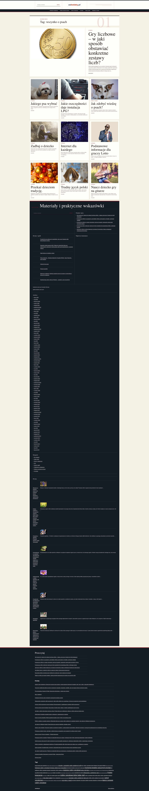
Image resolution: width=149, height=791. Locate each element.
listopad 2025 (37, 305)
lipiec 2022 (36, 343)
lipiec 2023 (36, 333)
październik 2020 (37, 382)
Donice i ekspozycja (74, 10)
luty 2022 (36, 350)
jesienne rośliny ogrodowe (72, 770)
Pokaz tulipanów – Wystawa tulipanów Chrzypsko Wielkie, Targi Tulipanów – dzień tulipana (56, 258)
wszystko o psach (67, 780)
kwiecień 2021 (37, 370)
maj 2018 (36, 422)
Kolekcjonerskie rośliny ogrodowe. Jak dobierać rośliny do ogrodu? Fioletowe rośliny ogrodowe (36, 582)
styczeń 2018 (36, 430)
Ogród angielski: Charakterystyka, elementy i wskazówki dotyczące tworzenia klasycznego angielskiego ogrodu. (58, 747)
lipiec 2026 (36, 297)
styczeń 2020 (36, 400)
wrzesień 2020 (37, 384)
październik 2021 (37, 358)
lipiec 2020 (36, 388)
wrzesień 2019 (37, 402)
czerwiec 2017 (37, 440)
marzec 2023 (36, 339)
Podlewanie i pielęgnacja (54, 10)
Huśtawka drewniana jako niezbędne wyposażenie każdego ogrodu (49, 697)
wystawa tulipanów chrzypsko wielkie (80, 780)
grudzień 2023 (37, 325)
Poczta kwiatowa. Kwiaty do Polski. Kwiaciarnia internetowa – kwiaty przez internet (52, 691)
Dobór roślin (36, 459)
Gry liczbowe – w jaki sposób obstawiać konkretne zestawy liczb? (101, 48)
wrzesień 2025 (37, 309)
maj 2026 (36, 299)
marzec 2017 (36, 445)
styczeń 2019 (36, 406)
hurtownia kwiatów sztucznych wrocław (98, 768)
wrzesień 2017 (37, 438)
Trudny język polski (74, 187)
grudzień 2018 (37, 408)
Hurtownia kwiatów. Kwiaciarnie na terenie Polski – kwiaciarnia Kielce (49, 754)
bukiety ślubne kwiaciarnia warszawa (53, 765)
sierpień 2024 (37, 315)
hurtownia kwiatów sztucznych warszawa (76, 767)
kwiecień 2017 (37, 443)
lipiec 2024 (36, 317)
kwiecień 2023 (37, 337)
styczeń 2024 (36, 323)
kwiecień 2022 (37, 346)
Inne (35, 463)
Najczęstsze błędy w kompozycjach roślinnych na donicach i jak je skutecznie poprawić (36, 635)
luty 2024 (36, 321)
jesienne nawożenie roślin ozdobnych (55, 770)
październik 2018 (37, 412)
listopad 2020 (37, 380)
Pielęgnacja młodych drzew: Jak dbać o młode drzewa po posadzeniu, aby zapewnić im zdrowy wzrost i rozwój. (58, 731)
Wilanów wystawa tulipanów (58, 780)
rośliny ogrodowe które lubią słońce (92, 775)
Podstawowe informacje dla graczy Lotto (101, 149)
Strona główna (111, 788)
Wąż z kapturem (38, 694)
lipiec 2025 (36, 311)
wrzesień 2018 (37, 414)
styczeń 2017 (36, 449)
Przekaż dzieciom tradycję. (43, 189)
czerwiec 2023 (37, 335)
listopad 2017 (37, 434)
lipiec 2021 (36, 364)
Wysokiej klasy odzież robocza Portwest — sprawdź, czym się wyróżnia (55, 279)
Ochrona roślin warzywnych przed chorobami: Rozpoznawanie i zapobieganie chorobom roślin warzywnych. (57, 704)
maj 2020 (36, 392)
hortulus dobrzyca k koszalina (58, 767)
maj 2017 (36, 442)
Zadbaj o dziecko (42, 146)
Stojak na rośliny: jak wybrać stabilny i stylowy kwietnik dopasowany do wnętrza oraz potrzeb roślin (55, 675)
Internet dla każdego (68, 148)
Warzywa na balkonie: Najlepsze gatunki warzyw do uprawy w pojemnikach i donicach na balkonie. (56, 274)
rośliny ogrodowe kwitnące (106, 775)
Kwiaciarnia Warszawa (105, 770)
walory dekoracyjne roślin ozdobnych (48, 780)
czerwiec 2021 (37, 366)
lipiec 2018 (36, 418)
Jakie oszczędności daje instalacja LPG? (73, 107)
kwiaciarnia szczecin (99, 770)
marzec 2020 (36, 396)
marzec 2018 (36, 426)
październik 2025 (37, 307)
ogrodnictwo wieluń (79, 772)
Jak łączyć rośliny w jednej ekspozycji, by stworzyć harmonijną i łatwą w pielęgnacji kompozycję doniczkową (57, 667)
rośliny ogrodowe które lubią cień (72, 775)
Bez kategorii (36, 457)
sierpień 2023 (37, 331)
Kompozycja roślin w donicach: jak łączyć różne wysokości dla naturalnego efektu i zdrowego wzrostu (56, 665)
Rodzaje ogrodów (44, 268)
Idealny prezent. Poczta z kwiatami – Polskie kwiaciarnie (46, 734)
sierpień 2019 (37, 404)
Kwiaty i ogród (87, 10)
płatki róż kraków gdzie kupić (53, 775)
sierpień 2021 (37, 362)
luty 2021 (36, 374)
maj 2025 (36, 313)
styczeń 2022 (36, 352)
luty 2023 (36, 341)
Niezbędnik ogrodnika (35, 619)
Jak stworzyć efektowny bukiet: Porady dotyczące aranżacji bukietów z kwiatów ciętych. (53, 724)
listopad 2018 (37, 410)
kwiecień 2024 (37, 319)
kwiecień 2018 (37, 424)
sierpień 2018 (37, 416)
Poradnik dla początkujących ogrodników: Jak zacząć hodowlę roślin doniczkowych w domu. (54, 240)
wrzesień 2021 (37, 360)
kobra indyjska (85, 770)
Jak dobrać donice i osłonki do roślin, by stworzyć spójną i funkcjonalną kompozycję (52, 670)
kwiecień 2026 (37, 301)
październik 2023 (37, 329)
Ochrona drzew (38, 757)
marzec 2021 (36, 372)
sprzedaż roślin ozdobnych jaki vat (78, 778)
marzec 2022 (36, 348)
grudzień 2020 (37, 378)
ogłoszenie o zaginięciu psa (91, 772)
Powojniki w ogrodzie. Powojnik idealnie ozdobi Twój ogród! (36, 539)
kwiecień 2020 (37, 394)
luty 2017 (36, 447)
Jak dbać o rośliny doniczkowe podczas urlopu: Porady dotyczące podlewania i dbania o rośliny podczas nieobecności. (59, 711)
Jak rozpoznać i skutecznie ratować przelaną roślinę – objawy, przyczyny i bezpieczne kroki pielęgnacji (56, 657)
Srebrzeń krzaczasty (44, 264)
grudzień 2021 (37, 354)
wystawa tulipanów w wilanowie (95, 780)
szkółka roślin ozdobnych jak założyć (96, 778)
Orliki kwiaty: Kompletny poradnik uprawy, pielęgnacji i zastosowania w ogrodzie (51, 714)
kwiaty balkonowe (44, 772)
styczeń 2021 (36, 376)
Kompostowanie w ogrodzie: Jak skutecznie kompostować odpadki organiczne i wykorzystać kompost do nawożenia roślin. (36, 559)
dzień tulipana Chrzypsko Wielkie (98, 765)
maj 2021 (36, 368)
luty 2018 (36, 428)
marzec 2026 (36, 303)
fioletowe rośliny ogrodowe (42, 767)
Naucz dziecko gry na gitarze (103, 189)
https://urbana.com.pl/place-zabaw (47, 253)
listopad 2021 (37, 356)
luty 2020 (36, 398)
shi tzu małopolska (56, 778)
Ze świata (81, 10)
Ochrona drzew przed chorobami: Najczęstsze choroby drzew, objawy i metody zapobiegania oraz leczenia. (57, 707)
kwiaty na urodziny (57, 772)
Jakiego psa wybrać (44, 103)
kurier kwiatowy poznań (92, 770)
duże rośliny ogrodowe (86, 765)
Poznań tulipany (45, 775)
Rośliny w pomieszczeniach (64, 10)
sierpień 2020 (37, 386)
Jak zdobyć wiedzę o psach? (103, 105)
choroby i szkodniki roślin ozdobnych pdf (69, 765)
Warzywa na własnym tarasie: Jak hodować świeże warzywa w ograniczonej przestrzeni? (35, 493)
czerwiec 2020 (37, 390)
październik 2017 (37, 436)
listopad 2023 (37, 327)
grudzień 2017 (37, 432)
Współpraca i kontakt (95, 10)
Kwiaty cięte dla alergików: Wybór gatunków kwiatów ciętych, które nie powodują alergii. (53, 717)
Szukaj (58, 4)
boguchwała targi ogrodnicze (41, 765)
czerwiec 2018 (37, 420)
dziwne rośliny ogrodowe (109, 765)
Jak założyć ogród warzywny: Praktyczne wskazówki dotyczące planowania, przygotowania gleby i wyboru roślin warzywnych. (61, 750)
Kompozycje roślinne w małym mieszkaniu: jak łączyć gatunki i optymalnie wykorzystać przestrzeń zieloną (57, 662)
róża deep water (47, 778)
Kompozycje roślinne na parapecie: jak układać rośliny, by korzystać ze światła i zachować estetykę (55, 659)
